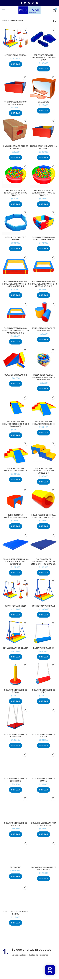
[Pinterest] (29, 3)
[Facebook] (21, 3)
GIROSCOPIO (15, 867)
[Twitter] (25, 3)
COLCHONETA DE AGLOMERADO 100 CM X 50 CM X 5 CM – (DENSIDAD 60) (43, 561)
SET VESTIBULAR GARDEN (15, 606)
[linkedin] (33, 3)
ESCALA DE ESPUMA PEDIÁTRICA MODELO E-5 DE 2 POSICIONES (15, 424)
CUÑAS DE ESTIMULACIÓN (15, 375)
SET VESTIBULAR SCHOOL (15, 55)
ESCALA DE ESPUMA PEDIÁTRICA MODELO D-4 (15, 469)
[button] (15, 64)
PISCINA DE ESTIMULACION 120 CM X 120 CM (43, 147)
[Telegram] (37, 3)
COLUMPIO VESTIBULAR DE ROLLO (43, 691)
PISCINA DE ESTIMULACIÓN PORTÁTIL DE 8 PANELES (43, 238)
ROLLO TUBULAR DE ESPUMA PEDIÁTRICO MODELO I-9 (43, 516)
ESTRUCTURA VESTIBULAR (43, 606)
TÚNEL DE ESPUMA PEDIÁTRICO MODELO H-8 (15, 516)
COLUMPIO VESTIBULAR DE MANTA (43, 780)
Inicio (4, 20)
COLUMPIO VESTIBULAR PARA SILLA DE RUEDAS (43, 824)
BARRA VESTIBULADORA (43, 648)
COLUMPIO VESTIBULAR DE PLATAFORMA (15, 735)
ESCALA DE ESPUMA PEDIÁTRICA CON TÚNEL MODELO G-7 (43, 470)
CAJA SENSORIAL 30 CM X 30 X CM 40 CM (15, 147)
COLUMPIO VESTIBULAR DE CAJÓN (43, 735)
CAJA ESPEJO (43, 102)
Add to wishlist (24, 30)
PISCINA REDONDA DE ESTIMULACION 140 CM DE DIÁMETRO (43, 192)
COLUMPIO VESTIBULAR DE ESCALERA (15, 824)
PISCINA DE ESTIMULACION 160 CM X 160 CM (15, 103)
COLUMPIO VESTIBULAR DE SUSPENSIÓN (15, 780)
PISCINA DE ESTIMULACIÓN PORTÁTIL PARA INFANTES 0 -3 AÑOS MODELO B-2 (43, 283)
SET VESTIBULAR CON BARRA (15, 648)
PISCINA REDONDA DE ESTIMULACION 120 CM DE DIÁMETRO (15, 192)
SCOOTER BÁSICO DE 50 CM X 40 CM (15, 913)
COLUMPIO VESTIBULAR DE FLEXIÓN (15, 691)
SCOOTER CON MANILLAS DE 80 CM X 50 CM (43, 868)
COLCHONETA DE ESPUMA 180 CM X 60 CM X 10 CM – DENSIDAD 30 (16, 561)
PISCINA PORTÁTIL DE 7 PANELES (15, 238)
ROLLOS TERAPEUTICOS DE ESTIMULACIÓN (43, 329)
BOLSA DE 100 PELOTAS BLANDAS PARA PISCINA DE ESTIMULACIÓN (43, 377)
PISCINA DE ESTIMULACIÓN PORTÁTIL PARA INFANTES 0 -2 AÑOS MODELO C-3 (15, 330)
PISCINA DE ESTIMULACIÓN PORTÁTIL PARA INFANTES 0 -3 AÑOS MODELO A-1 (15, 283)
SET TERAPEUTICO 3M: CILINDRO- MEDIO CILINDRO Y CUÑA (43, 57)
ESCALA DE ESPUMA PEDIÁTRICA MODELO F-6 (44, 422)
